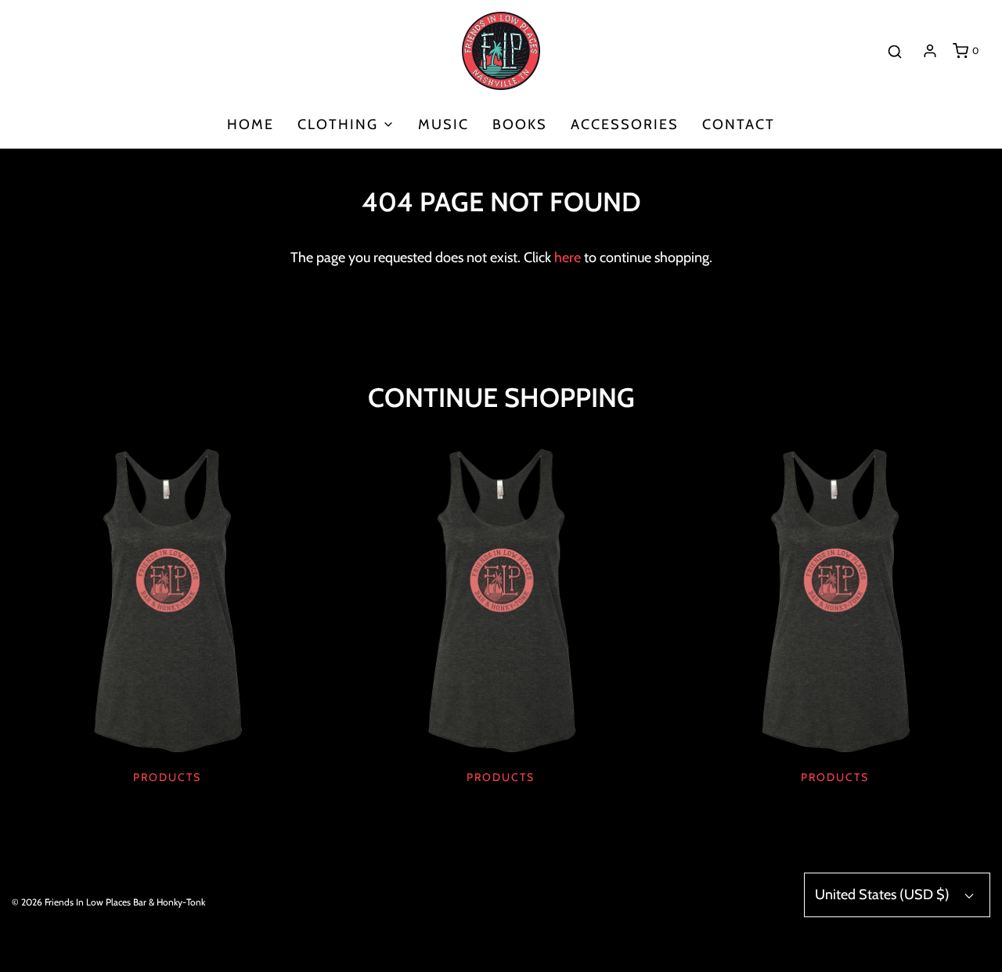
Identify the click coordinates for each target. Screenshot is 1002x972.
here (567, 257)
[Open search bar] (895, 50)
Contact (738, 124)
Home (250, 124)
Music (443, 124)
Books (519, 124)
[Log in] (930, 51)
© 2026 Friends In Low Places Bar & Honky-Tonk (108, 902)
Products (167, 777)
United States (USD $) (884, 894)
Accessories (625, 124)
